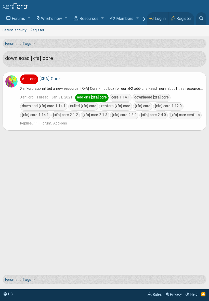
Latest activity (15, 30)
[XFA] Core (41, 79)
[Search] (201, 18)
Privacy (176, 294)
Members (124, 19)
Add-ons (60, 123)
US (10, 294)
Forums (18, 19)
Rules (157, 294)
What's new (51, 19)
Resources (89, 19)
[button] (29, 18)
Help (194, 294)
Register (37, 30)
